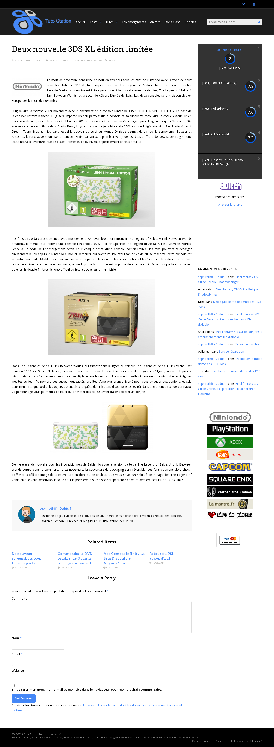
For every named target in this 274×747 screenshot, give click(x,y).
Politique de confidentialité (246, 741)
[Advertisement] (230, 236)
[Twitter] (243, 4)
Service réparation (248, 344)
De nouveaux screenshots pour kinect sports (27, 558)
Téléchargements (134, 22)
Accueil (80, 22)
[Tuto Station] (41, 33)
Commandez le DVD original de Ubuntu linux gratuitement (75, 558)
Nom (15, 638)
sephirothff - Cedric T (29, 60)
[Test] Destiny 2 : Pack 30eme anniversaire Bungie (223, 162)
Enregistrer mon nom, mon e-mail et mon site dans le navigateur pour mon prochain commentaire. (87, 689)
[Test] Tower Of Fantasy (219, 83)
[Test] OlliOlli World (215, 134)
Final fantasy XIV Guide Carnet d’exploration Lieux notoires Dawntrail (228, 389)
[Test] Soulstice (230, 68)
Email (16, 654)
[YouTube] (254, 4)
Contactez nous (201, 741)
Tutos (110, 22)
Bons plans (172, 22)
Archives (220, 741)
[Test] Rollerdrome (215, 108)
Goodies (190, 22)
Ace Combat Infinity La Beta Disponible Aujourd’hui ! (124, 558)
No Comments (76, 60)
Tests (93, 22)
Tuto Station (30, 734)
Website (18, 670)
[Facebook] (249, 4)
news (112, 60)
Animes (155, 22)
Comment (19, 598)
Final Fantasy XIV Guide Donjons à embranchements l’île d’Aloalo (228, 319)
